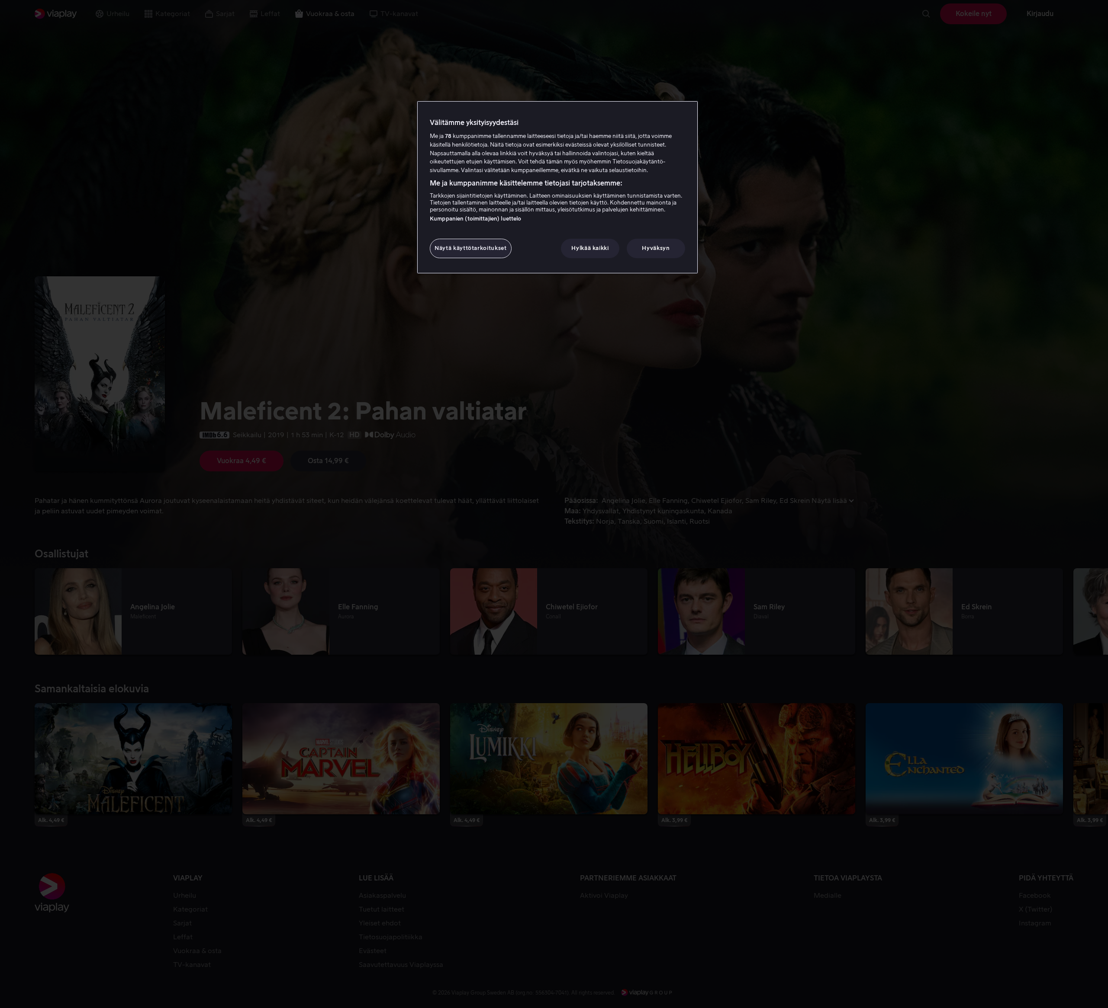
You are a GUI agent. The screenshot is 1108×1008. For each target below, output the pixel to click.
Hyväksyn (656, 248)
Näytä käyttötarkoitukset (471, 248)
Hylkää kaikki (590, 248)
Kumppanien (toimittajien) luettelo (475, 218)
